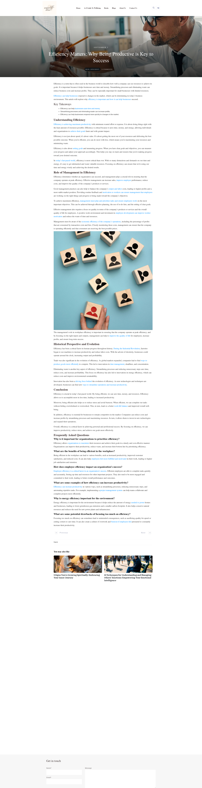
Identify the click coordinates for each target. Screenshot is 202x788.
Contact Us (133, 8)
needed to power (137, 502)
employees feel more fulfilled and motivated (108, 458)
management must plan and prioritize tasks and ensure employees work (108, 200)
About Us (122, 8)
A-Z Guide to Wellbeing (92, 8)
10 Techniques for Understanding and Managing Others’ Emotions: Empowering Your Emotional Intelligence (128, 570)
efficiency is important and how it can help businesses (109, 99)
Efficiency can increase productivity (68, 486)
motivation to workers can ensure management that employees (127, 192)
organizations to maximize (78, 443)
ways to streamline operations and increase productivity (105, 384)
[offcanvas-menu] (158, 8)
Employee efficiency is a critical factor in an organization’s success (80, 471)
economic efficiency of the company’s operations (101, 221)
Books (106, 8)
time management (117, 364)
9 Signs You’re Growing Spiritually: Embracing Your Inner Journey (78, 570)
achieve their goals (77, 131)
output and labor (115, 188)
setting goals (78, 148)
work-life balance (121, 406)
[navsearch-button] (153, 8)
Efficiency (95, 69)
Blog (88, 69)
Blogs (114, 8)
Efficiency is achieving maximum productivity (72, 124)
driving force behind (83, 381)
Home (78, 8)
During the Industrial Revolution (127, 348)
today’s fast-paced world (65, 160)
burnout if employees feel (121, 521)
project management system (111, 490)
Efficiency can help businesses (66, 95)
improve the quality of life (120, 335)
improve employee (123, 180)
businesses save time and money (87, 108)
